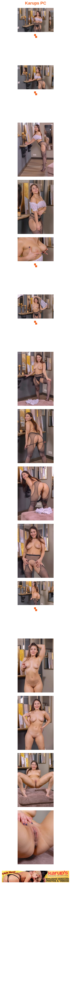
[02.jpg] (36, 93)
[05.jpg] (36, 265)
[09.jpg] (36, 495)
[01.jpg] (36, 36)
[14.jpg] (36, 781)
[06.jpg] (36, 322)
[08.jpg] (36, 437)
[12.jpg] (36, 667)
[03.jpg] (36, 151)
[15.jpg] (36, 838)
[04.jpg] (36, 208)
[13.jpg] (36, 724)
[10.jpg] (36, 552)
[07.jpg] (36, 380)
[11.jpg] (36, 609)
